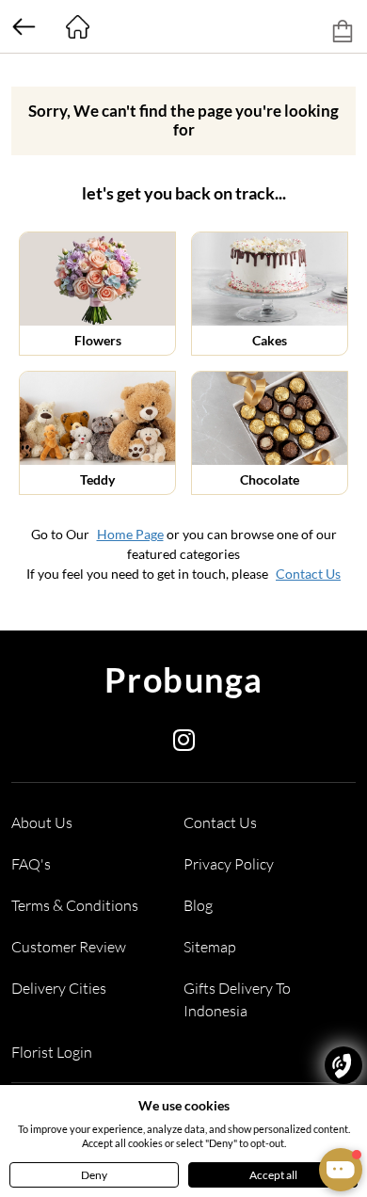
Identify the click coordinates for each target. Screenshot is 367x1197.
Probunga (183, 679)
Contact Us (308, 574)
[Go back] (23, 26)
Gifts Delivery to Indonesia (237, 999)
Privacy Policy (229, 863)
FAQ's (31, 863)
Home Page (130, 534)
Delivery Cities (58, 988)
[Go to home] (77, 26)
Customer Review (68, 946)
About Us (41, 822)
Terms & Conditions (74, 905)
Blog (198, 905)
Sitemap (210, 946)
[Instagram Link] (184, 744)
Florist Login (51, 1052)
